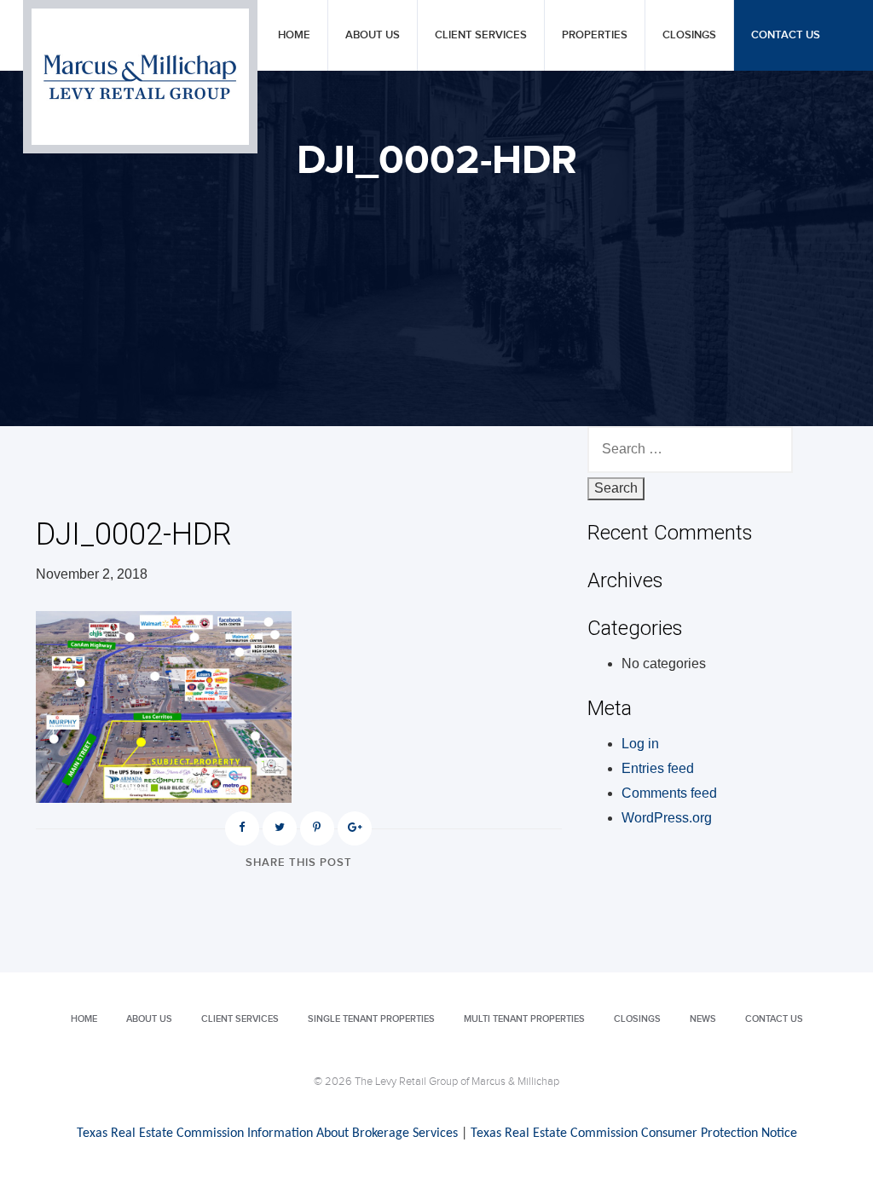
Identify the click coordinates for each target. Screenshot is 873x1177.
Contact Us (785, 35)
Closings (689, 35)
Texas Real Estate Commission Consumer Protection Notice (634, 1133)
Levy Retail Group (140, 76)
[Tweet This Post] (280, 828)
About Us (372, 35)
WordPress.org (667, 818)
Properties (594, 35)
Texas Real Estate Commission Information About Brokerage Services (267, 1133)
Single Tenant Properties (371, 1018)
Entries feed (658, 768)
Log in (640, 743)
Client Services (481, 35)
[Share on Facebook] (242, 828)
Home (294, 35)
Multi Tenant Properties (524, 1018)
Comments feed (669, 793)
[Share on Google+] (355, 828)
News (703, 1018)
